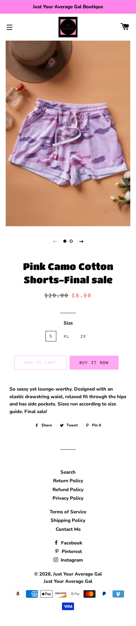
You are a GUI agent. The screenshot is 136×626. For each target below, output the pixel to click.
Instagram (71, 560)
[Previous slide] (55, 241)
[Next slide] (81, 241)
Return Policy (68, 481)
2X (83, 336)
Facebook (71, 543)
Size (68, 323)
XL (67, 336)
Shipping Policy (68, 520)
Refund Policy (68, 489)
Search (68, 472)
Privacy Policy (68, 498)
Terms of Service (68, 512)
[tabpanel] (68, 132)
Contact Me (68, 529)
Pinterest (71, 551)
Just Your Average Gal (77, 574)
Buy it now (94, 362)
